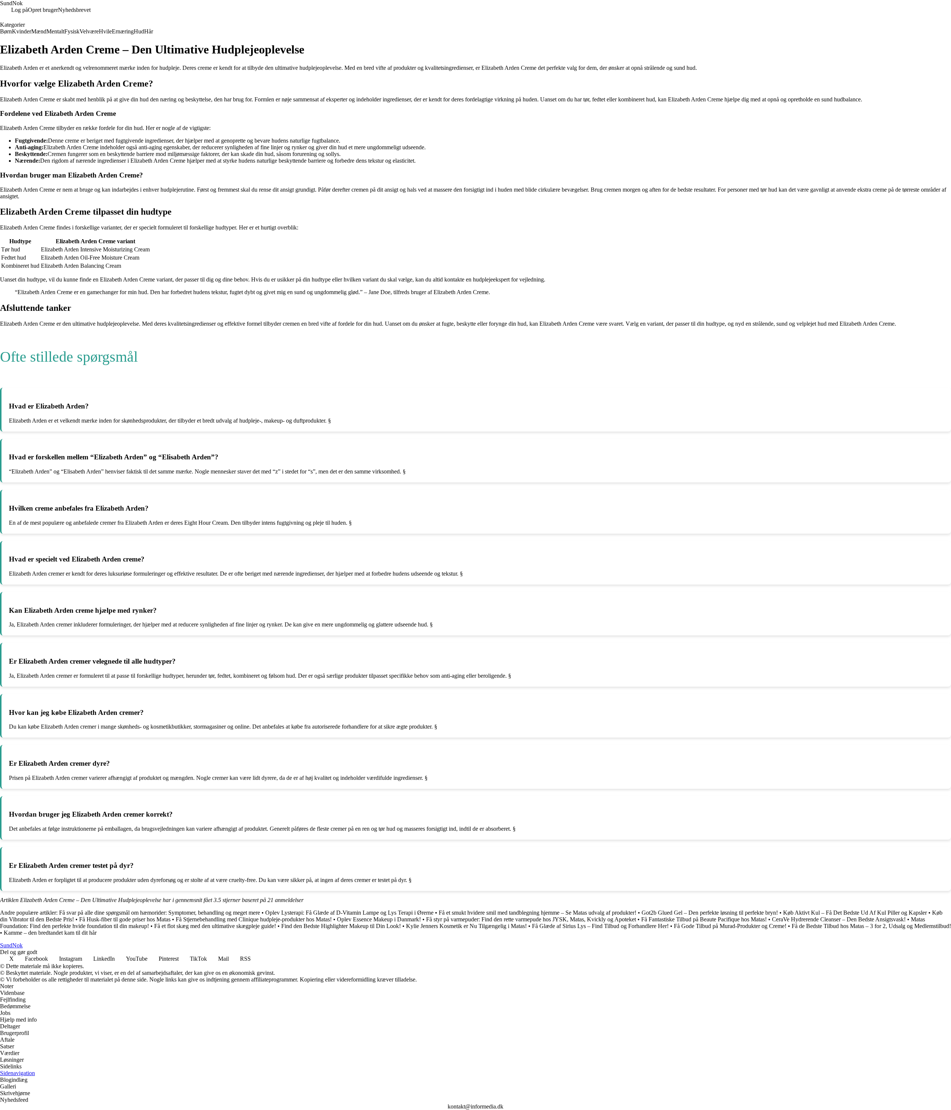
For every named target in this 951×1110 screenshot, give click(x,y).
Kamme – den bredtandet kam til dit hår (50, 933)
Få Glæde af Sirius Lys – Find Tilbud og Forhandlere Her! (600, 926)
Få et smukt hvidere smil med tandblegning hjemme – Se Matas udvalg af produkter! (537, 912)
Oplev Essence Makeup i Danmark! (379, 919)
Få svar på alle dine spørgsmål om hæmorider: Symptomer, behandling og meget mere (159, 912)
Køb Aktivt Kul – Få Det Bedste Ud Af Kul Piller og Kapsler (855, 912)
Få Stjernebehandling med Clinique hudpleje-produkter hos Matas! (254, 919)
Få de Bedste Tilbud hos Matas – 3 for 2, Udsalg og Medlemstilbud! (871, 926)
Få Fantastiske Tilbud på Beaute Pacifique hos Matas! (704, 919)
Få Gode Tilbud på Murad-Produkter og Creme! (730, 926)
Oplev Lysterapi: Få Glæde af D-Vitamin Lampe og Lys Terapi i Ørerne (349, 912)
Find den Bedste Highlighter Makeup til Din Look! (341, 926)
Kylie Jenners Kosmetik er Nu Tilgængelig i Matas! (466, 926)
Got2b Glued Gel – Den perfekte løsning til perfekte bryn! (710, 912)
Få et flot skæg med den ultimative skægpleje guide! (215, 926)
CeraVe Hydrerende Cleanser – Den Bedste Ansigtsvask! (839, 919)
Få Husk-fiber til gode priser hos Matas (125, 919)
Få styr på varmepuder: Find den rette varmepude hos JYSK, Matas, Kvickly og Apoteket (531, 919)
